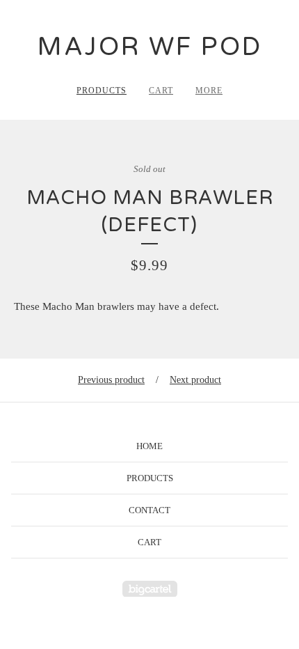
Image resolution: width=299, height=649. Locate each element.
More (209, 90)
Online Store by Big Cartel (149, 589)
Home (149, 446)
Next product (195, 380)
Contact (149, 510)
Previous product (111, 380)
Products (101, 90)
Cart (161, 90)
